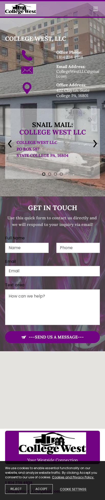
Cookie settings (73, 489)
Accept (41, 489)
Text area (14, 284)
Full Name (15, 238)
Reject (16, 489)
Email (10, 261)
